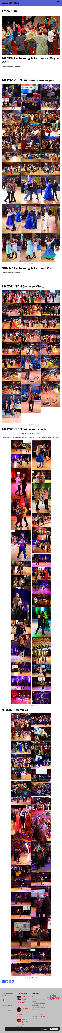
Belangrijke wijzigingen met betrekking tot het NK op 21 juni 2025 (23, 1011)
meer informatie (44, 1028)
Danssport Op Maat (7, 1005)
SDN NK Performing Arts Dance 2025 (25, 1022)
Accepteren (54, 1029)
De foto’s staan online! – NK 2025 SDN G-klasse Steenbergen (23, 999)
